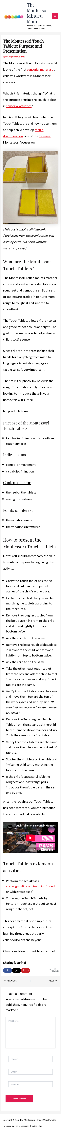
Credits (52, 1120)
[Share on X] (16, 970)
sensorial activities (18, 106)
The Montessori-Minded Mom (39, 13)
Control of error (17, 482)
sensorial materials (40, 69)
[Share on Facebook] (7, 970)
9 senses (45, 136)
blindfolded (46, 886)
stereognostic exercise (21, 886)
